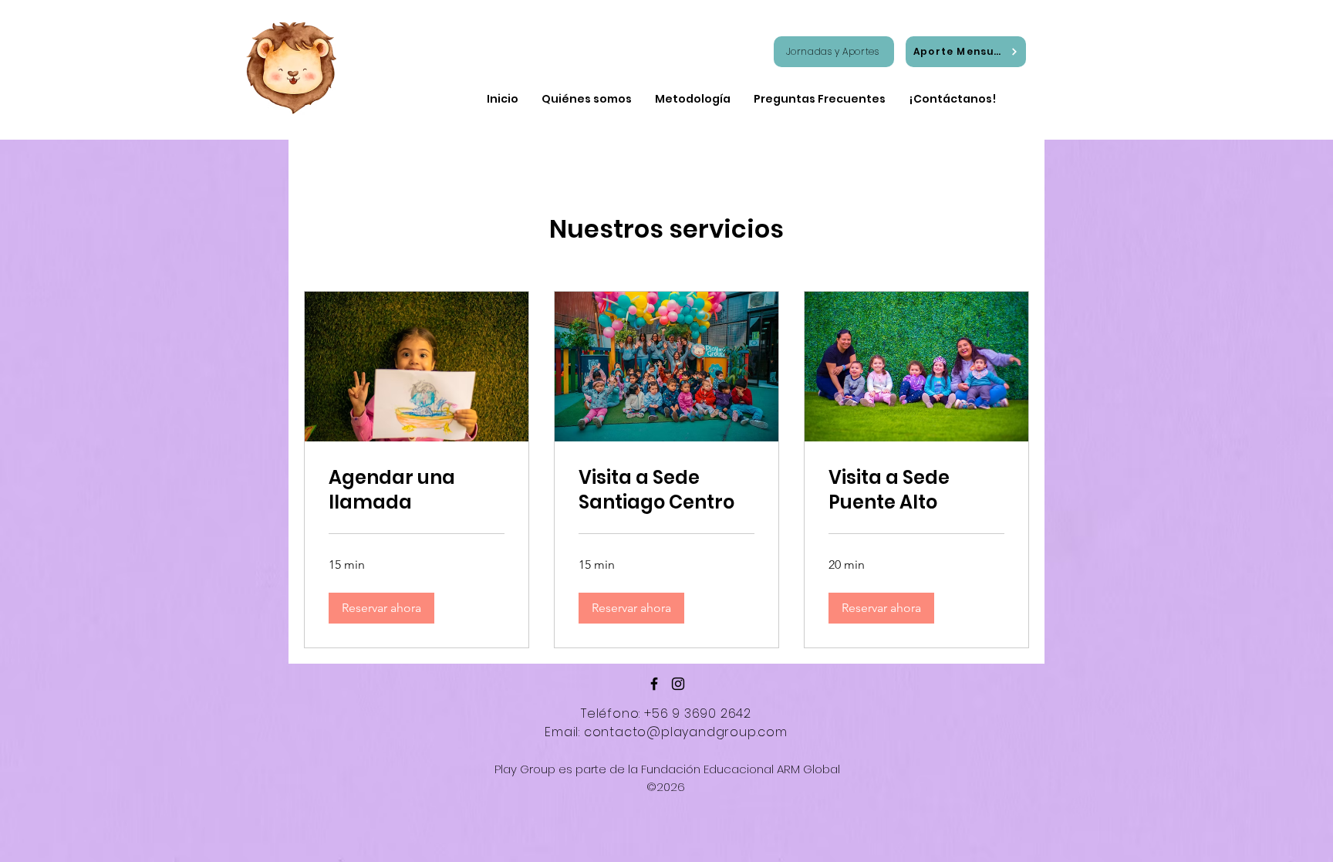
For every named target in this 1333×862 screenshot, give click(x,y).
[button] (381, 608)
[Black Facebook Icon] (654, 683)
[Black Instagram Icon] (678, 683)
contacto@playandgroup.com (686, 732)
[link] (417, 490)
